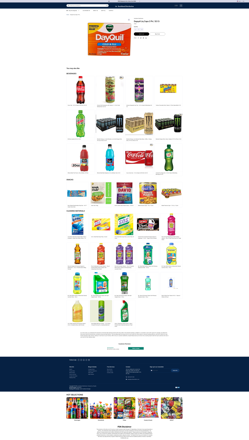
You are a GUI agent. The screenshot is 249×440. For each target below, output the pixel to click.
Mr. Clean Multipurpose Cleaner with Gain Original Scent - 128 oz (100, 296)
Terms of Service (72, 374)
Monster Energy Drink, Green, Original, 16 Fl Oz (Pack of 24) (168, 139)
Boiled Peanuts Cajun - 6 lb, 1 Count (145, 205)
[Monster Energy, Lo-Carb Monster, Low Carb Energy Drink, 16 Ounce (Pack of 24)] (110, 124)
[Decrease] (135, 29)
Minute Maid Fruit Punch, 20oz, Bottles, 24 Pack (78, 172)
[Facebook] (138, 38)
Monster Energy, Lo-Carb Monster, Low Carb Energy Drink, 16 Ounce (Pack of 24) (109, 139)
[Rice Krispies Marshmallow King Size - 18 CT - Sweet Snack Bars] (78, 193)
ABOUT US (95, 10)
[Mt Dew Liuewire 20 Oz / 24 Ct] (80, 124)
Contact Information (73, 375)
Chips (124, 420)
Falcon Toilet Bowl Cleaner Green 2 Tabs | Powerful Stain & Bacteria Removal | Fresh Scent (123, 325)
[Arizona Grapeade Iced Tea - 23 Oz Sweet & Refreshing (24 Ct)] (139, 90)
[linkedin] (84, 360)
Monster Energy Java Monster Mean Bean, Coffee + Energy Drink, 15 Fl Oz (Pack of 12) (139, 139)
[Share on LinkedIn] (146, 38)
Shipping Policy (72, 377)
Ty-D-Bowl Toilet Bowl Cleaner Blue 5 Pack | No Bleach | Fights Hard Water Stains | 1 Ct (77, 237)
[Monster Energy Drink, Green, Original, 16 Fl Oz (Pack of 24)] (169, 124)
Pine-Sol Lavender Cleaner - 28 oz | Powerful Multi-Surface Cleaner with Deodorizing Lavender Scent (124, 268)
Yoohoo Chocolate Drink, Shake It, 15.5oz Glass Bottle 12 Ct (168, 105)
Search (70, 369)
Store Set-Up (109, 369)
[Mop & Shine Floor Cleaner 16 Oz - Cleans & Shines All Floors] (171, 283)
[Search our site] (68, 5)
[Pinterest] (143, 38)
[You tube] (89, 360)
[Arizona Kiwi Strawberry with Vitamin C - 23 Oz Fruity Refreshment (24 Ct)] (110, 90)
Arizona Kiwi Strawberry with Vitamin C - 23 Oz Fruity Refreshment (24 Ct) (108, 106)
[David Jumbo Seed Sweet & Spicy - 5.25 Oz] (124, 193)
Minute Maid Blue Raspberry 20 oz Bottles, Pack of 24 (108, 172)
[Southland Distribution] (124, 5)
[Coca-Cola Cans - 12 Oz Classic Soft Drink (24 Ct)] (139, 158)
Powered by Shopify (92, 386)
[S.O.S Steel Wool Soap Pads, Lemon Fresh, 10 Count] (124, 224)
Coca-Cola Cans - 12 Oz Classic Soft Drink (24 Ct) (137, 172)
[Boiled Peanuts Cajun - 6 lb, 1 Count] (148, 193)
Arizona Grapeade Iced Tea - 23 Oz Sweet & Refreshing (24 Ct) (139, 106)
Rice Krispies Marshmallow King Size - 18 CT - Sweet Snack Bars (77, 206)
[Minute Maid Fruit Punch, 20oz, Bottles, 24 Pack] (80, 158)
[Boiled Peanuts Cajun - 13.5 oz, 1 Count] (171, 193)
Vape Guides (90, 372)
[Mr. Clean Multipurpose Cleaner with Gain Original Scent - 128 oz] (101, 283)
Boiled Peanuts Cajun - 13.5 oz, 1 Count (170, 205)
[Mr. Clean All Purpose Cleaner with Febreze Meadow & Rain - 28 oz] (148, 283)
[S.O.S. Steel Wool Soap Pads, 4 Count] (101, 224)
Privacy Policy (72, 370)
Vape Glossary (91, 374)
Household (101, 420)
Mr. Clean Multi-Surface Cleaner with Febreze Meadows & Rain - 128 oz (147, 267)
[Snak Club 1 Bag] (101, 193)
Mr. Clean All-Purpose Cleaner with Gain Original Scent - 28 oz (123, 296)
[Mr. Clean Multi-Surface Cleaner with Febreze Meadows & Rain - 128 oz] (148, 254)
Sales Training (110, 370)
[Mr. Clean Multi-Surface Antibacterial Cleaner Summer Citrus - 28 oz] (78, 283)
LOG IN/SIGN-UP (86, 10)
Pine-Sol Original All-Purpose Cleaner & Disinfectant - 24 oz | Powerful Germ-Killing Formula (77, 268)
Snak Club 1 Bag (94, 205)
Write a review (135, 348)
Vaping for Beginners (92, 370)
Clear (107, 5)
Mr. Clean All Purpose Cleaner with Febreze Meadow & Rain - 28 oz (147, 296)
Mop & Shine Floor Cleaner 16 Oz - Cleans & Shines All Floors (171, 296)
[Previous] (109, 1)
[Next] (139, 1)
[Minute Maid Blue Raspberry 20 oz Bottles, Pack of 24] (110, 158)
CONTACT (111, 10)
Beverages (77, 420)
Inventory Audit (110, 372)
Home (67, 14)
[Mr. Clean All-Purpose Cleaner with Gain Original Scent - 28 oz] (124, 283)
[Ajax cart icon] (181, 5)
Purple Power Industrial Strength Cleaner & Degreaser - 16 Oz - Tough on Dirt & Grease (147, 237)
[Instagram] (81, 360)
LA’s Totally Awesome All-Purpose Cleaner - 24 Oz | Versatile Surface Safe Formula (77, 324)
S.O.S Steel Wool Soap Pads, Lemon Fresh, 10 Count (124, 237)
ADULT (172, 420)
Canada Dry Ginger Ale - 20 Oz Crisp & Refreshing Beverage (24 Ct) (166, 173)
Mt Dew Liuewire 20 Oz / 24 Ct (74, 139)
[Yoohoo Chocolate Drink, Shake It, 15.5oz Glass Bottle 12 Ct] (169, 90)
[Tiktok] (86, 360)
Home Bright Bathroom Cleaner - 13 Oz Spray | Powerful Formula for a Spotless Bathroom (100, 324)
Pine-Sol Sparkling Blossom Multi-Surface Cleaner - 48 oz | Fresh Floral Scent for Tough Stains (171, 238)
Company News (91, 369)
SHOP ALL (103, 10)
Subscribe (175, 370)
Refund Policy (72, 372)
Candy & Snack (148, 420)
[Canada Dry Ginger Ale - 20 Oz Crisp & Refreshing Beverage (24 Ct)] (169, 158)
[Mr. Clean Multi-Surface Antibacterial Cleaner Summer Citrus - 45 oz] (171, 254)
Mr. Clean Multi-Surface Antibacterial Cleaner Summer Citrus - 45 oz (171, 267)
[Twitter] (141, 38)
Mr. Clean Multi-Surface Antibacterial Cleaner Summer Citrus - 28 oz (77, 296)
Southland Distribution (82, 386)
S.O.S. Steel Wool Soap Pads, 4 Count (99, 236)
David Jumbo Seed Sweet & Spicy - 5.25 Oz (124, 205)
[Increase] (142, 29)
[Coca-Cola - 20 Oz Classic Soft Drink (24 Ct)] (80, 90)
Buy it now (157, 34)
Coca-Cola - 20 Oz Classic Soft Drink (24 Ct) (77, 105)
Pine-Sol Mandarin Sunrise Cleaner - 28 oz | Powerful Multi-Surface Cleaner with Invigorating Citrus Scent (100, 268)
